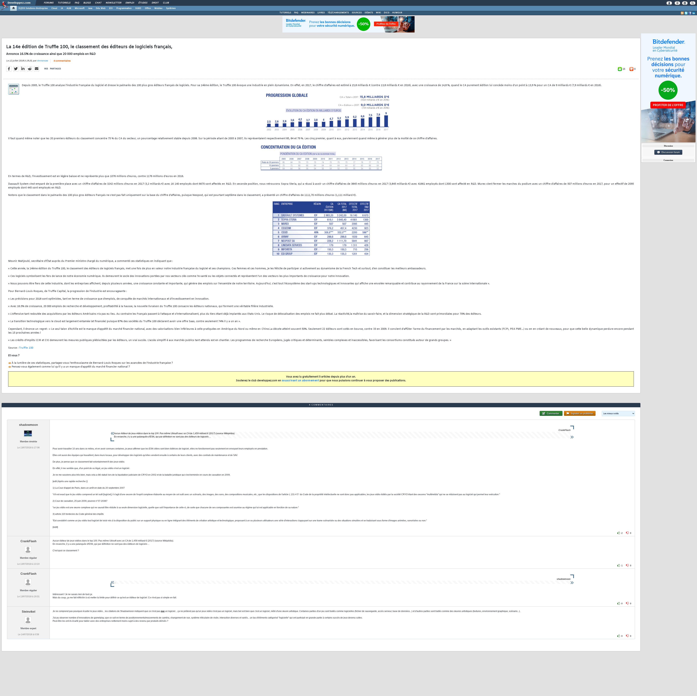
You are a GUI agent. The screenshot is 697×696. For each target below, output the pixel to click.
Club (165, 2)
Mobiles (158, 8)
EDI (111, 8)
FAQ (76, 2)
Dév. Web (100, 8)
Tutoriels (64, 2)
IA (62, 8)
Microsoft (79, 8)
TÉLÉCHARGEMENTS (338, 12)
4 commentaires (62, 61)
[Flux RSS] (682, 13)
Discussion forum (670, 152)
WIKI (378, 12)
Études (143, 2)
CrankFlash (28, 541)
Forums (48, 2)
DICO (386, 12)
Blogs (87, 2)
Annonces (42, 60)
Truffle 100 (26, 348)
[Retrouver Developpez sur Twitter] (686, 13)
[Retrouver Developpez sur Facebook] (689, 13)
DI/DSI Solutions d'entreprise (33, 8)
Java (90, 8)
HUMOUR (397, 12)
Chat (98, 2)
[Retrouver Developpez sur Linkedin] (693, 13)
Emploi (129, 2)
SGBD (138, 8)
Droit (155, 2)
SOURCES (357, 12)
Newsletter (113, 2)
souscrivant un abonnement (300, 380)
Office (148, 8)
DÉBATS (369, 12)
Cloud (54, 8)
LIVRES (321, 12)
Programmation (124, 8)
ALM (69, 8)
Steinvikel (28, 611)
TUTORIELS (285, 12)
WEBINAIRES (308, 12)
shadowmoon (28, 424)
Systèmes (171, 8)
